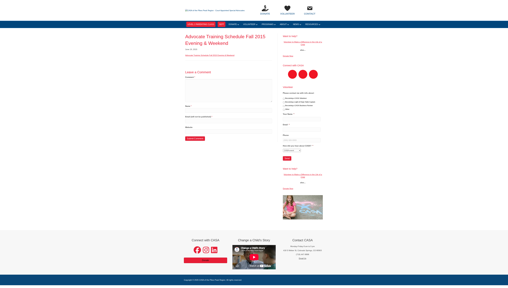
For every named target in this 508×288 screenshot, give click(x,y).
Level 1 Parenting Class (201, 24)
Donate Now (288, 56)
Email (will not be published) (198, 117)
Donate (233, 24)
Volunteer (249, 24)
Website (188, 127)
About (283, 24)
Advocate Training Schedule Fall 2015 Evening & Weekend (209, 55)
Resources (311, 24)
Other (287, 109)
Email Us (302, 258)
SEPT (221, 24)
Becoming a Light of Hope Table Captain (300, 102)
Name (188, 106)
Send (287, 158)
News (296, 24)
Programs (267, 24)
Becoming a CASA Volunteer (296, 98)
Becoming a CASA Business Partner (299, 105)
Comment (190, 77)
